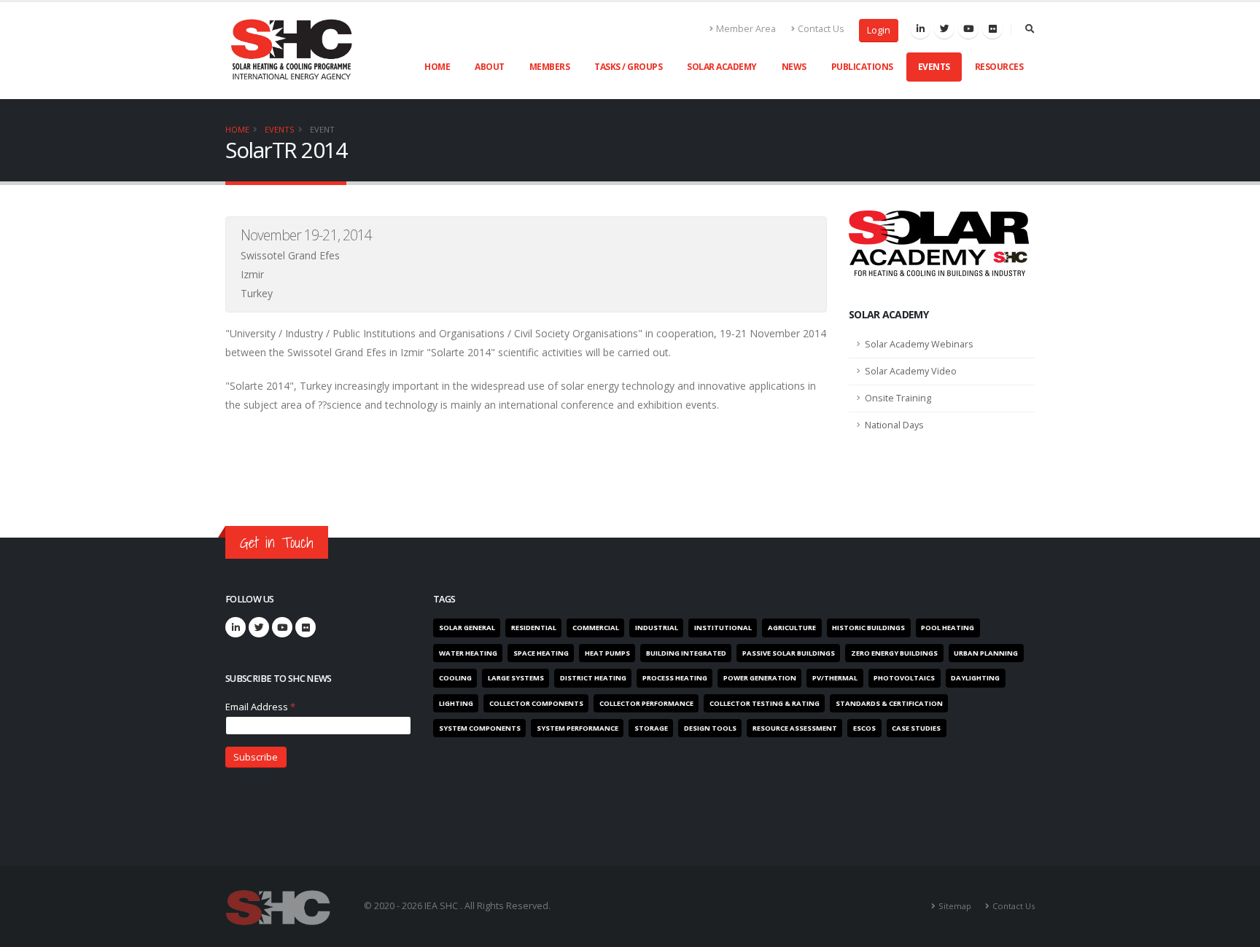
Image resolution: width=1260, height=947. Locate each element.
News (794, 66)
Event (322, 129)
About (490, 66)
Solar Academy (722, 66)
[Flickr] (992, 28)
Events (934, 66)
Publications (862, 66)
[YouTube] (282, 627)
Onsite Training (898, 398)
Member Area (746, 29)
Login (878, 30)
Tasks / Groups (628, 66)
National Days (894, 425)
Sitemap (954, 905)
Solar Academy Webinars (919, 344)
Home (437, 66)
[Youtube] (968, 28)
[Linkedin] (920, 28)
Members (549, 66)
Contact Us (821, 29)
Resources (999, 66)
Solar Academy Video (911, 371)
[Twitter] (944, 28)
